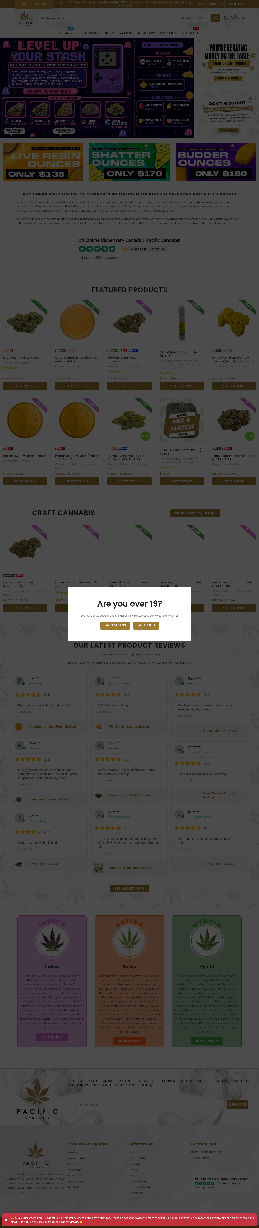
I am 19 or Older (115, 625)
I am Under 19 (146, 625)
